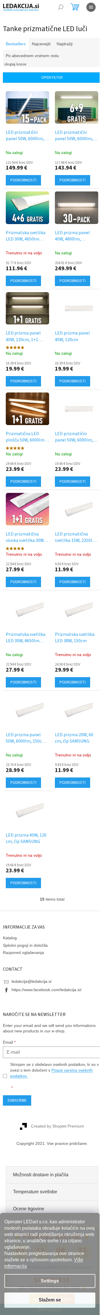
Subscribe (17, 1087)
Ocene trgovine (28, 1195)
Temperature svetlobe (35, 1178)
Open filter (50, 77)
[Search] (60, 7)
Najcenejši (41, 44)
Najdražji (65, 44)
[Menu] (91, 7)
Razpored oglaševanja (23, 939)
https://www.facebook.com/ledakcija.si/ (46, 976)
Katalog (10, 925)
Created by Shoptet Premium (55, 1113)
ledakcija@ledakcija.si (31, 968)
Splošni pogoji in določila (25, 932)
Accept (49, 1300)
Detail (23, 179)
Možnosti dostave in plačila (40, 1161)
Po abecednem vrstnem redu (32, 55)
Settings (50, 1280)
